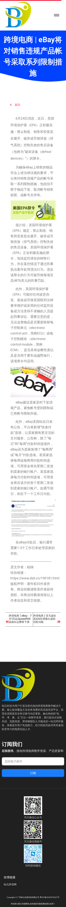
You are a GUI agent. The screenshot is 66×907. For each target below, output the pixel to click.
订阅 (33, 773)
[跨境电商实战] (18, 14)
